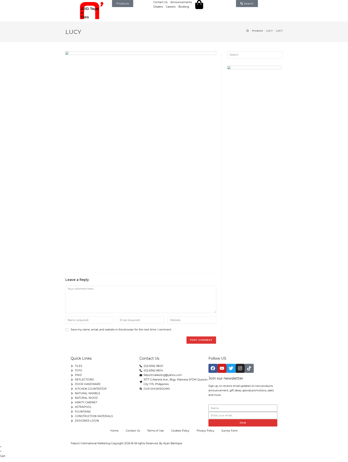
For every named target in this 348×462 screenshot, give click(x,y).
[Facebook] (213, 368)
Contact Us (133, 430)
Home (114, 430)
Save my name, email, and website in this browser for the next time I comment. (121, 329)
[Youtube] (222, 368)
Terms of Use (155, 430)
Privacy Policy (205, 430)
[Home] (247, 30)
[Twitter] (231, 368)
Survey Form (229, 430)
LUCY (279, 30)
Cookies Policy (180, 430)
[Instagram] (240, 368)
